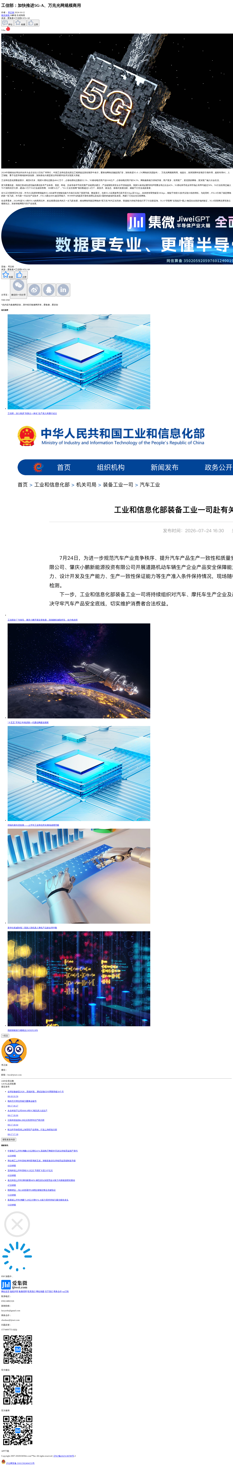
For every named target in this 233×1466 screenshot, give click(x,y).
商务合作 (58, 1291)
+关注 (5, 1035)
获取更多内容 (9, 1139)
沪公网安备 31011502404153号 (20, 1463)
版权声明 (14, 1291)
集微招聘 (23, 1291)
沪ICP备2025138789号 (64, 1456)
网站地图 (40, 1291)
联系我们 (31, 1291)
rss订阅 (65, 1291)
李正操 (11, 12)
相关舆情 (5, 15)
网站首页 (5, 1291)
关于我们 (49, 1291)
